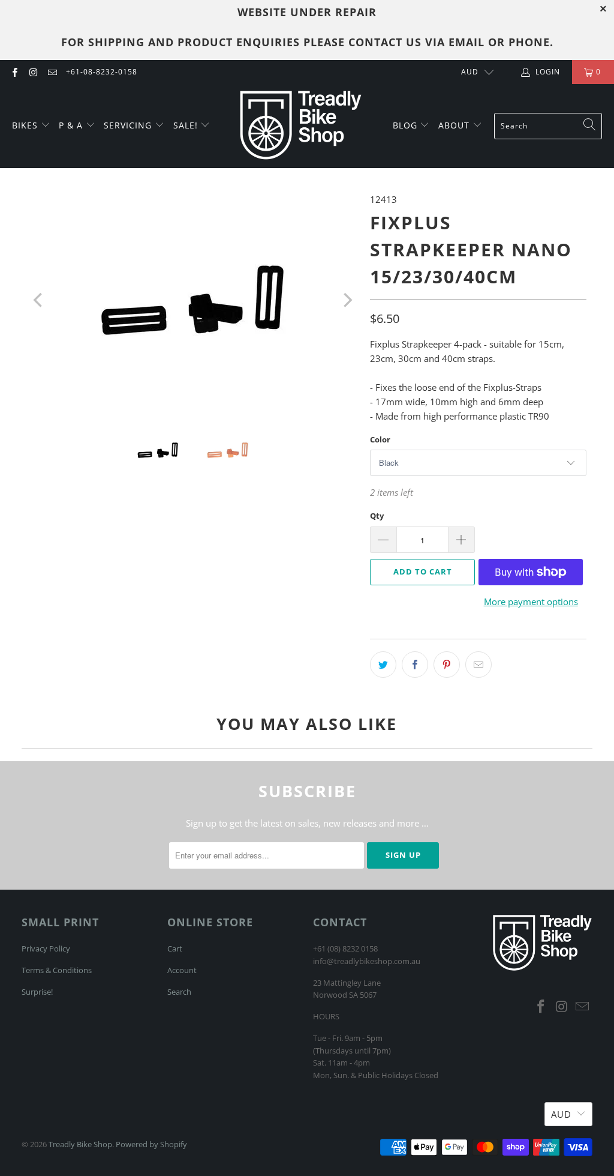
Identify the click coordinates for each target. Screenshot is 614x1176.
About (455, 125)
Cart (174, 948)
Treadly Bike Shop (80, 1144)
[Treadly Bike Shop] (300, 126)
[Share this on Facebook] (415, 664)
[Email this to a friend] (478, 664)
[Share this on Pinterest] (447, 664)
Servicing (129, 125)
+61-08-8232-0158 (101, 72)
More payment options (531, 602)
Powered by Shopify (151, 1144)
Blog (406, 125)
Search (179, 991)
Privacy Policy (46, 948)
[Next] (347, 300)
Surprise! (37, 991)
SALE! (187, 125)
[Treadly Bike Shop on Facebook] (14, 72)
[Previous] (39, 300)
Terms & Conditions (57, 970)
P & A (71, 125)
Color (380, 439)
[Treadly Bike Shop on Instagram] (33, 72)
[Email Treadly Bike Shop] (52, 72)
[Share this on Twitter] (383, 664)
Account (182, 970)
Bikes (26, 125)
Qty (377, 515)
